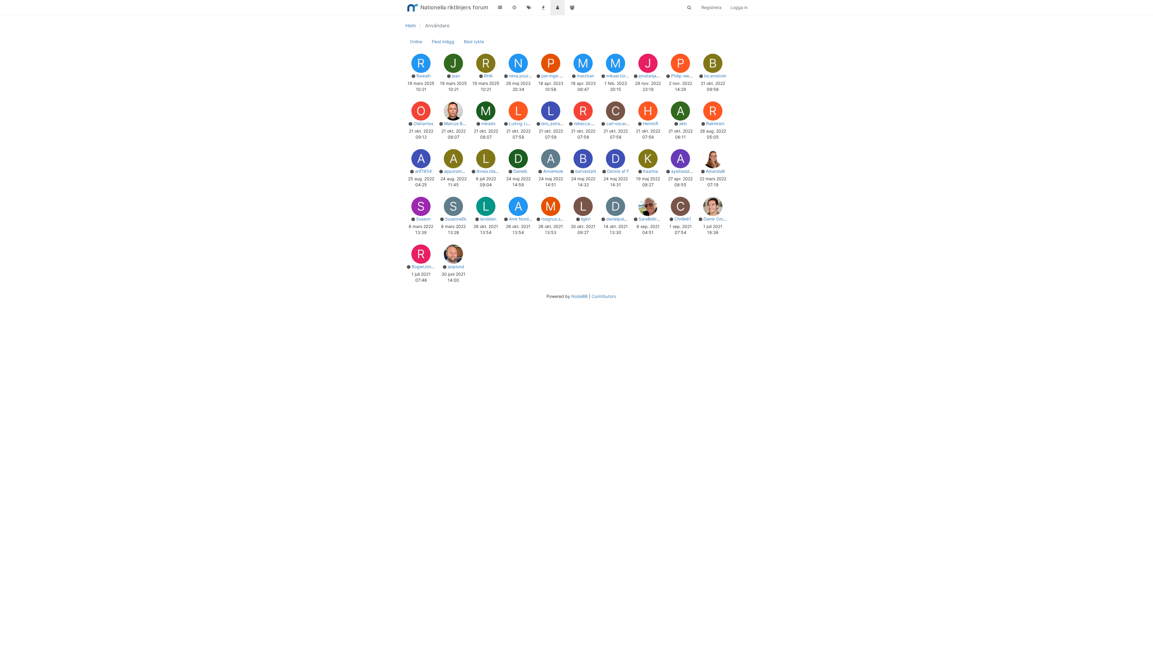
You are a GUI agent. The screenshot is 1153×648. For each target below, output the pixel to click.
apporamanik (457, 171)
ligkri (585, 218)
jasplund (456, 266)
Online (416, 41)
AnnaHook (553, 171)
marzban (585, 75)
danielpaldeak (620, 218)
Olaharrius (423, 123)
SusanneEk (456, 218)
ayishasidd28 (684, 171)
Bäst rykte (474, 41)
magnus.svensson (558, 218)
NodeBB (579, 296)
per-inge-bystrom (558, 75)
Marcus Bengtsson (462, 123)
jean (456, 75)
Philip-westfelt (685, 75)
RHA (488, 75)
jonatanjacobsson (656, 75)
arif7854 (423, 171)
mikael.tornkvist (621, 75)
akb (683, 123)
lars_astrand (553, 123)
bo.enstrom (715, 75)
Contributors (604, 296)
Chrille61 (682, 218)
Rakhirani (715, 123)
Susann (423, 218)
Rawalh (423, 75)
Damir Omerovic (719, 218)
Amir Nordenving (525, 218)
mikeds (488, 123)
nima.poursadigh (525, 75)
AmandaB (715, 171)
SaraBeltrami (651, 218)
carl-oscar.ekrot (621, 123)
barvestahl (585, 171)
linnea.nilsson (489, 171)
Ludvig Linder (522, 123)
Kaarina (650, 171)
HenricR (650, 123)
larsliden (488, 218)
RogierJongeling (427, 266)
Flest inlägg (443, 41)
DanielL (520, 171)
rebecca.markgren (592, 123)
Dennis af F (618, 171)
